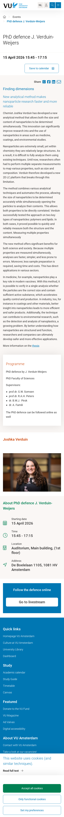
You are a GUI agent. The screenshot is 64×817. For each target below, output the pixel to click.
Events (17, 16)
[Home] (4, 16)
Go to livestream (32, 602)
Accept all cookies (32, 788)
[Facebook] (49, 82)
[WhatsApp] (44, 82)
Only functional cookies (32, 799)
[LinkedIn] (54, 82)
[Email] (60, 82)
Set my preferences (32, 810)
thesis (35, 345)
